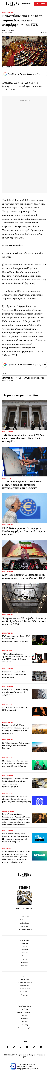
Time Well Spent (24, 992)
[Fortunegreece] (12, 6)
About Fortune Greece (24, 1006)
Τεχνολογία (24, 950)
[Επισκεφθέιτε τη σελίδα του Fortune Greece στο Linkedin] (20, 1047)
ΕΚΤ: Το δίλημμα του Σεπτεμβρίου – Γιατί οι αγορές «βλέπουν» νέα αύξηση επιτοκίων (24, 531)
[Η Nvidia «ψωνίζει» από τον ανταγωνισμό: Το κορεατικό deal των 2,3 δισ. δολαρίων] (39, 765)
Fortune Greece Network (25, 929)
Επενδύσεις (24, 953)
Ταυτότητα (24, 1009)
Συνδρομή (25, 1022)
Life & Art (24, 946)
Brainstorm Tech (24, 986)
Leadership (24, 962)
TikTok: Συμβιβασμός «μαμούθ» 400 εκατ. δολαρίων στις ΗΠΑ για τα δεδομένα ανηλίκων (16, 658)
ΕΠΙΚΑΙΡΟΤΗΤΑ (7, 12)
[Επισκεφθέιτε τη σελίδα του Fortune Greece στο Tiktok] (34, 1047)
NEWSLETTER (40, 4)
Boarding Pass (24, 979)
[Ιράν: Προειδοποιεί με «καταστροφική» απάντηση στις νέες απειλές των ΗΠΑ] (24, 555)
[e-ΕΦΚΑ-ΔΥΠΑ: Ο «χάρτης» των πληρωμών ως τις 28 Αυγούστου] (39, 694)
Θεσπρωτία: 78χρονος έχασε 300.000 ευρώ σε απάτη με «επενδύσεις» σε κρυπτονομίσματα (15, 782)
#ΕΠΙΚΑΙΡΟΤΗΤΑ (7, 378)
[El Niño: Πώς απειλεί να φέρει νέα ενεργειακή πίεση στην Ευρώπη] (39, 747)
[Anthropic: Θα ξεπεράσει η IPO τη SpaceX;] (39, 711)
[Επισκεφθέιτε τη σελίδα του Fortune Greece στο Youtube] (27, 1047)
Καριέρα (24, 959)
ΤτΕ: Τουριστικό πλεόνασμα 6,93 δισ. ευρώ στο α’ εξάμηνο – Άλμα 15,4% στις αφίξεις (23, 438)
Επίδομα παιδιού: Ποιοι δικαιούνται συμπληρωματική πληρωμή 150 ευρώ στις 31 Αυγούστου (15, 729)
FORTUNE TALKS (8, 811)
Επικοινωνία (24, 1015)
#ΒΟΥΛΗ (19, 378)
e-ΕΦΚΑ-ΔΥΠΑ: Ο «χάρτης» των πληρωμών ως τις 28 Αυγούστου (15, 692)
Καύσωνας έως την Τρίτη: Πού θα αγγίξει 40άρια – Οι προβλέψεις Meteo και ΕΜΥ (16, 639)
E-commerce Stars (24, 989)
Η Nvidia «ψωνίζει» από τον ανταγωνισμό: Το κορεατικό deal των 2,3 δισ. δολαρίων (15, 763)
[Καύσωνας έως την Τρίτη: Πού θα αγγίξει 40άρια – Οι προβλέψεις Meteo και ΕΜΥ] (39, 640)
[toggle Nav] (3, 4)
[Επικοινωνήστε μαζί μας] (41, 1047)
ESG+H (25, 976)
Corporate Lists (24, 917)
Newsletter (24, 1018)
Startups (24, 956)
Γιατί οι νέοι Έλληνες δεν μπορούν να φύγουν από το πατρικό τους (14, 674)
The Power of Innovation (24, 982)
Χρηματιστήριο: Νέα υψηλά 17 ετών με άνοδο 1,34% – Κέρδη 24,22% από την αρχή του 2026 (24, 621)
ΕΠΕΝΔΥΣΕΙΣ (6, 478)
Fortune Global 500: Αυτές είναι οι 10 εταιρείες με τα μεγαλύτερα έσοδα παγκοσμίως (16, 799)
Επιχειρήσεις (24, 943)
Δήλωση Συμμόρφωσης (24, 1012)
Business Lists (24, 920)
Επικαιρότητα (24, 940)
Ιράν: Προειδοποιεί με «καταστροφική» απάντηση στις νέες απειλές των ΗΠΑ (24, 576)
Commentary (24, 965)
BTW (24, 1057)
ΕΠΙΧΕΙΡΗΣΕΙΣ (7, 651)
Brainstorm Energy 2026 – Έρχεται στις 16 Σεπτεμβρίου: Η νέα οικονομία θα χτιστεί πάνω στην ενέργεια (15, 837)
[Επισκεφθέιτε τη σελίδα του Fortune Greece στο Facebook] (7, 1047)
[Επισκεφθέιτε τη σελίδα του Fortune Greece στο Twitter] (14, 1047)
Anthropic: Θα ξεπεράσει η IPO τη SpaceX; (14, 708)
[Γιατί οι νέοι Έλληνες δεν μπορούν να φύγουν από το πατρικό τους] (39, 676)
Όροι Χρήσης (24, 1025)
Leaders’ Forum (24, 923)
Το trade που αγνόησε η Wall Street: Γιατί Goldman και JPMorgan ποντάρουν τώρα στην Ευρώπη (22, 485)
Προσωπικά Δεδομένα (24, 1028)
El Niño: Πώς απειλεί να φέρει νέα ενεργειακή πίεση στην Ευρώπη (16, 746)
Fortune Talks (24, 926)
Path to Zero (24, 995)
